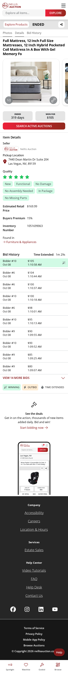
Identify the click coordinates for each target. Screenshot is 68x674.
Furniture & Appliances (21, 242)
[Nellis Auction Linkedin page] (41, 609)
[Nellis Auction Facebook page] (13, 609)
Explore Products (16, 24)
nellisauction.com (45, 651)
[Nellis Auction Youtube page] (55, 609)
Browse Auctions (34, 645)
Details (19, 33)
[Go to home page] (11, 5)
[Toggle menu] (63, 5)
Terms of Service (34, 628)
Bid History (34, 33)
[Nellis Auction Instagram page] (27, 609)
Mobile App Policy (34, 639)
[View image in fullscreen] (53, 100)
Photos (7, 33)
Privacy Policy (34, 634)
